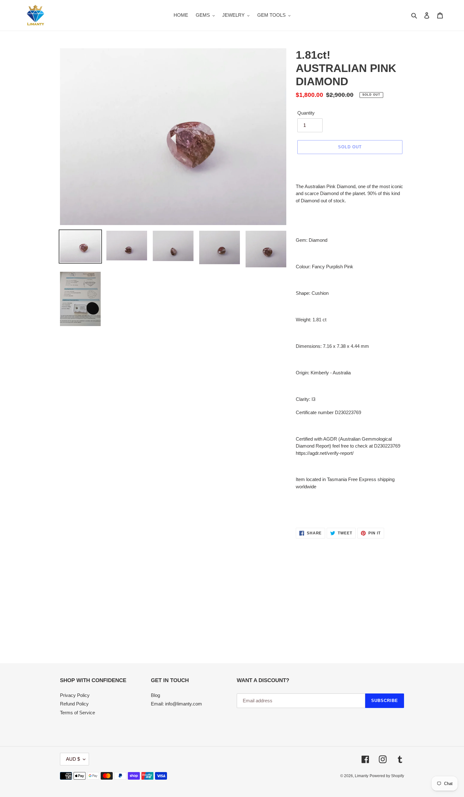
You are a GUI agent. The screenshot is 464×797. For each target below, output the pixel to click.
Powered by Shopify (387, 776)
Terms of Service (77, 712)
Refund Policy (74, 703)
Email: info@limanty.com (176, 703)
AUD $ (73, 759)
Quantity (306, 113)
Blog (155, 695)
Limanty (361, 776)
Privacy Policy (75, 695)
